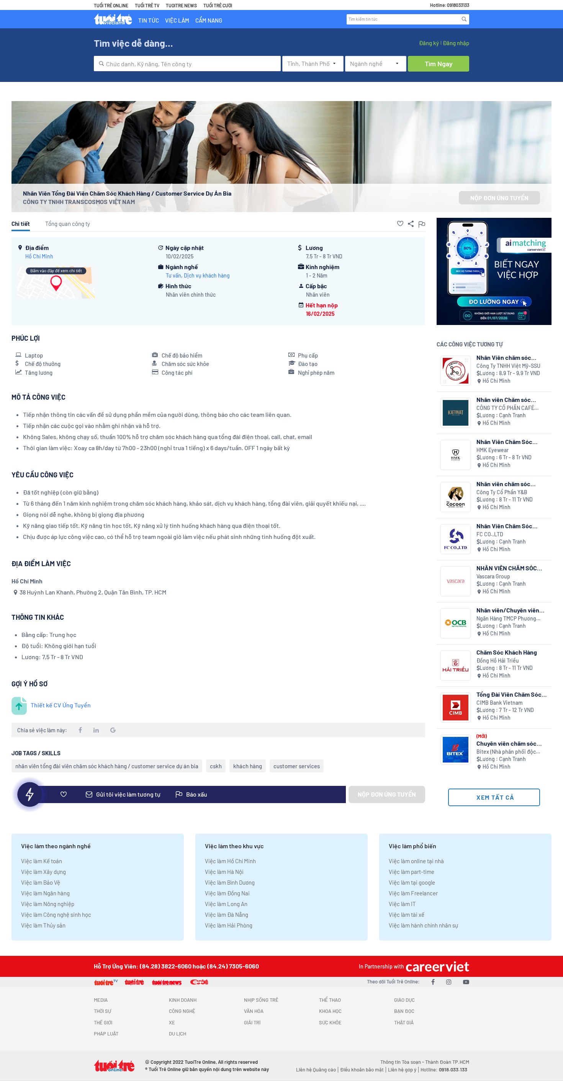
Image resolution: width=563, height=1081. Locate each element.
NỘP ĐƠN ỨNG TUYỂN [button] (499, 197)
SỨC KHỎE (330, 1022)
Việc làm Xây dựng (43, 871)
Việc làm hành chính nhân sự (423, 925)
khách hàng (247, 766)
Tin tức (148, 20)
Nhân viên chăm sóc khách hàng (503, 483)
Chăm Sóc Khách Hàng (506, 652)
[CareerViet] (436, 966)
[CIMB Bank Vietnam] (455, 707)
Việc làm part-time (411, 871)
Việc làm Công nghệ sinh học (56, 914)
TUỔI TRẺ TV (147, 5)
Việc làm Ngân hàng (45, 893)
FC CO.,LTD (489, 534)
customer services (296, 766)
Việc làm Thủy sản (43, 925)
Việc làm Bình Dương (230, 882)
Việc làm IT (402, 903)
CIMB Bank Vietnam (499, 702)
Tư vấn (173, 275)
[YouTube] (466, 981)
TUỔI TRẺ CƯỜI (217, 5)
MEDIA (101, 1000)
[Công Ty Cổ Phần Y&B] (455, 497)
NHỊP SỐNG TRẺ (261, 1000)
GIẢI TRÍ (252, 1022)
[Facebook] (433, 981)
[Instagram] (449, 981)
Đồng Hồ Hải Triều (497, 660)
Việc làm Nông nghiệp (47, 903)
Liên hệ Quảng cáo (316, 1069)
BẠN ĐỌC (404, 1011)
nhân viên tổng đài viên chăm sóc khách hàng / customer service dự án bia (106, 766)
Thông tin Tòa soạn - (402, 1062)
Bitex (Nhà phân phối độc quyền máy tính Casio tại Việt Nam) (510, 752)
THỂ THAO (330, 1000)
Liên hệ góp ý (402, 1069)
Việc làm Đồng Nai (227, 893)
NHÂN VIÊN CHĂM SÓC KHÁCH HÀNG (506, 568)
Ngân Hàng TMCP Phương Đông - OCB (506, 618)
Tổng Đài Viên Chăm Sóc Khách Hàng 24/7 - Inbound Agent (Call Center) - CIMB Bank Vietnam (509, 694)
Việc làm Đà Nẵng (226, 914)
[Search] (464, 19)
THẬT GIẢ (404, 1022)
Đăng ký (429, 42)
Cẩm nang (208, 20)
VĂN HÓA (253, 1011)
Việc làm (177, 20)
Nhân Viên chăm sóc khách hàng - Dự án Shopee (503, 357)
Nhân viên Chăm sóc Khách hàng (503, 399)
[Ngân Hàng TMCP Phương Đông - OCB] (455, 623)
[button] (400, 223)
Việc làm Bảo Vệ (40, 882)
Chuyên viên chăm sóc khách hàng (506, 743)
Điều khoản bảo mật (362, 1069)
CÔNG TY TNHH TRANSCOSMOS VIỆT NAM (79, 201)
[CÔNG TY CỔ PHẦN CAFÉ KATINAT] (455, 413)
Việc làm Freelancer (413, 893)
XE (172, 1022)
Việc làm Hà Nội (224, 871)
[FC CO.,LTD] (455, 539)
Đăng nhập (456, 42)
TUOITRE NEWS (181, 5)
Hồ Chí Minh (39, 256)
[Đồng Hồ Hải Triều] (455, 665)
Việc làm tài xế (406, 914)
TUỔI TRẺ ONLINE (111, 5)
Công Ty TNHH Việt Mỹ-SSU (508, 366)
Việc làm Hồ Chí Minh (230, 860)
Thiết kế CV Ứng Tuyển (61, 705)
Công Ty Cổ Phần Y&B (501, 492)
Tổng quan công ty (67, 223)
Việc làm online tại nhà (416, 860)
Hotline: (444, 1069)
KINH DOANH (182, 1000)
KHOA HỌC (330, 1011)
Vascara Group (493, 576)
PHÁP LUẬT (106, 1033)
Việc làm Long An (226, 903)
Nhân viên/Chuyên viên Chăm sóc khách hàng (507, 610)
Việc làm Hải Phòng (228, 925)
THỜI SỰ (102, 1011)
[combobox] (187, 63)
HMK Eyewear (492, 450)
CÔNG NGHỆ (182, 1011)
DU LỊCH (177, 1033)
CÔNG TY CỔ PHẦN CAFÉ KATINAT (505, 408)
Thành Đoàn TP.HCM (447, 1062)
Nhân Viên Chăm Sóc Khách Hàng (504, 441)
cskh (216, 766)
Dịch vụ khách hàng (207, 275)
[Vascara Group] (455, 581)
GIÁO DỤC (404, 1000)
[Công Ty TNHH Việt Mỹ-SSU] (455, 370)
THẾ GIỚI (103, 1022)
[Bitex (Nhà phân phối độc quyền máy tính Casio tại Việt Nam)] (455, 749)
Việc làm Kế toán (41, 860)
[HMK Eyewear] (455, 455)
